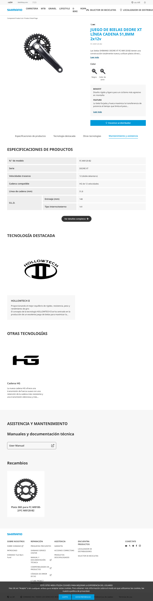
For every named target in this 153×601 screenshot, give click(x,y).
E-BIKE (75, 10)
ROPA (83, 8)
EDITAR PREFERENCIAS (83, 597)
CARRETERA (32, 8)
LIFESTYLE (64, 8)
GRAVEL (52, 8)
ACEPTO (65, 597)
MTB (43, 8)
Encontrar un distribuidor (119, 123)
